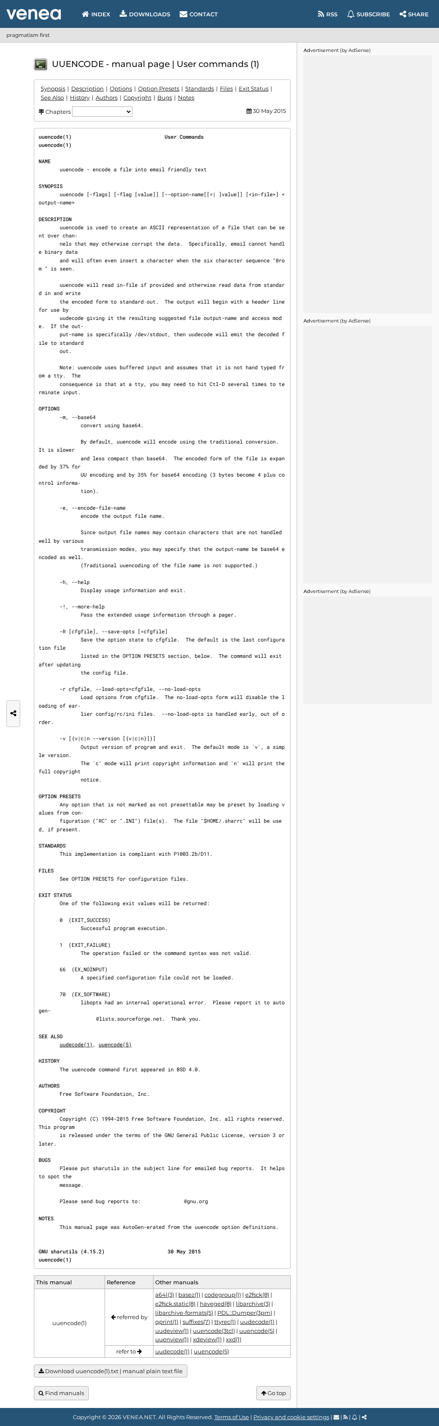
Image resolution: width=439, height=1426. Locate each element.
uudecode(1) (76, 1044)
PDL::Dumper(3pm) (244, 1312)
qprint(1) (166, 1321)
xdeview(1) (207, 1339)
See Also (52, 97)
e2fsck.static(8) (175, 1303)
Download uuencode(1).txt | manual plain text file (113, 1371)
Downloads (149, 14)
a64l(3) (164, 1294)
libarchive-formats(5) (184, 1312)
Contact (203, 14)
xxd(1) (233, 1339)
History (80, 97)
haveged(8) (216, 1303)
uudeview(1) (172, 1330)
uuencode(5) (115, 1044)
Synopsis (53, 88)
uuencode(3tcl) (214, 1330)
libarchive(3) (253, 1303)
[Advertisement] (368, 184)
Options (121, 88)
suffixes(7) (196, 1321)
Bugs (164, 97)
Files (226, 88)
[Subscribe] (355, 1417)
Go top (276, 1393)
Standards (199, 88)
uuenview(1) (172, 1339)
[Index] (33, 14)
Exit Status (253, 88)
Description (87, 88)
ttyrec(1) (225, 1321)
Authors (106, 97)
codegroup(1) (222, 1294)
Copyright (137, 97)
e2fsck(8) (257, 1294)
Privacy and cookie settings (291, 1417)
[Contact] (336, 1417)
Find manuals (64, 1393)
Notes (186, 97)
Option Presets (158, 88)
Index (100, 14)
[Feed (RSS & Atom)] (345, 1417)
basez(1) (189, 1294)
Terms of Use (231, 1417)
